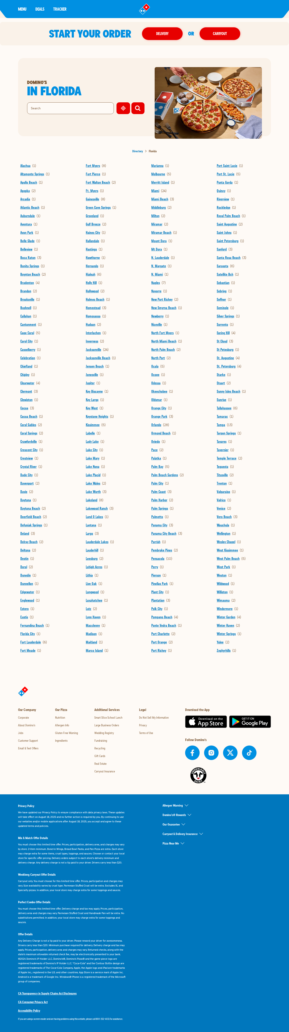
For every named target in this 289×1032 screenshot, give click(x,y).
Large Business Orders (106, 725)
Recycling (99, 748)
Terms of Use (146, 733)
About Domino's (26, 725)
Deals (39, 9)
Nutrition (60, 717)
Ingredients (61, 741)
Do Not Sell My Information (154, 717)
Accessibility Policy (29, 1011)
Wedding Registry (104, 733)
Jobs (20, 733)
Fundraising (100, 741)
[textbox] (72, 1019)
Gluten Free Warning (66, 733)
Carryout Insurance (104, 771)
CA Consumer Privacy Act (33, 1002)
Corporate (23, 717)
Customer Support (28, 741)
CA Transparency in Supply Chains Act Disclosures (47, 993)
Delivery (162, 33)
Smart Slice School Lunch (108, 717)
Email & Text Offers (28, 748)
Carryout (220, 33)
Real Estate (100, 764)
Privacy (143, 725)
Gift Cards (99, 756)
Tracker (60, 9)
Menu (22, 9)
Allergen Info (62, 725)
